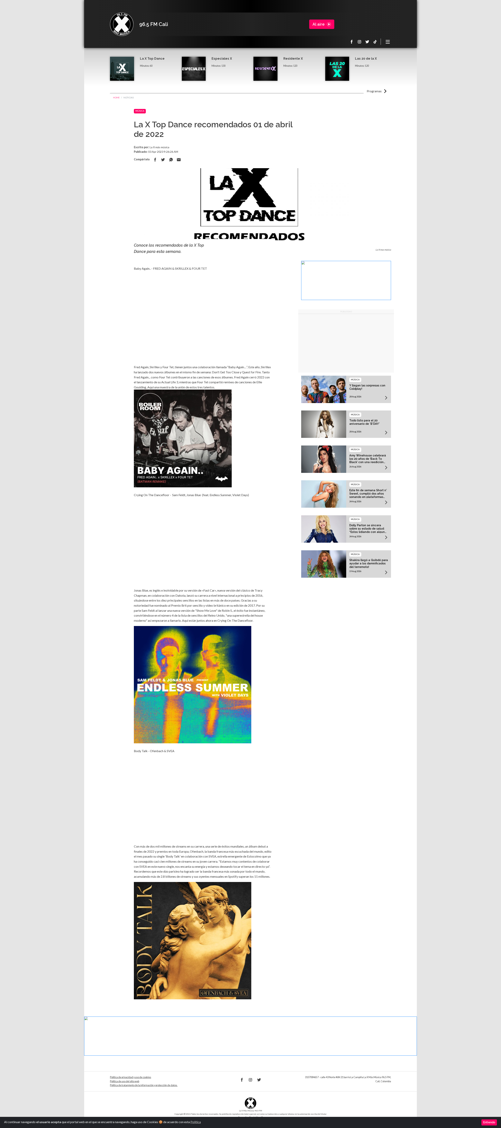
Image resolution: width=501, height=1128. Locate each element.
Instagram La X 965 (359, 41)
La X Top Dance (152, 58)
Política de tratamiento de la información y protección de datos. (144, 1085)
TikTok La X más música (375, 41)
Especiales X (222, 58)
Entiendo (489, 1122)
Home (116, 97)
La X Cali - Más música (121, 24)
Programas (374, 91)
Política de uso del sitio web (124, 1081)
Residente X (293, 58)
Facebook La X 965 (351, 41)
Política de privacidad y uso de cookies (130, 1077)
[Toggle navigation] (388, 42)
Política (195, 1122)
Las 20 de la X (366, 58)
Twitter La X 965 (367, 41)
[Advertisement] (346, 343)
